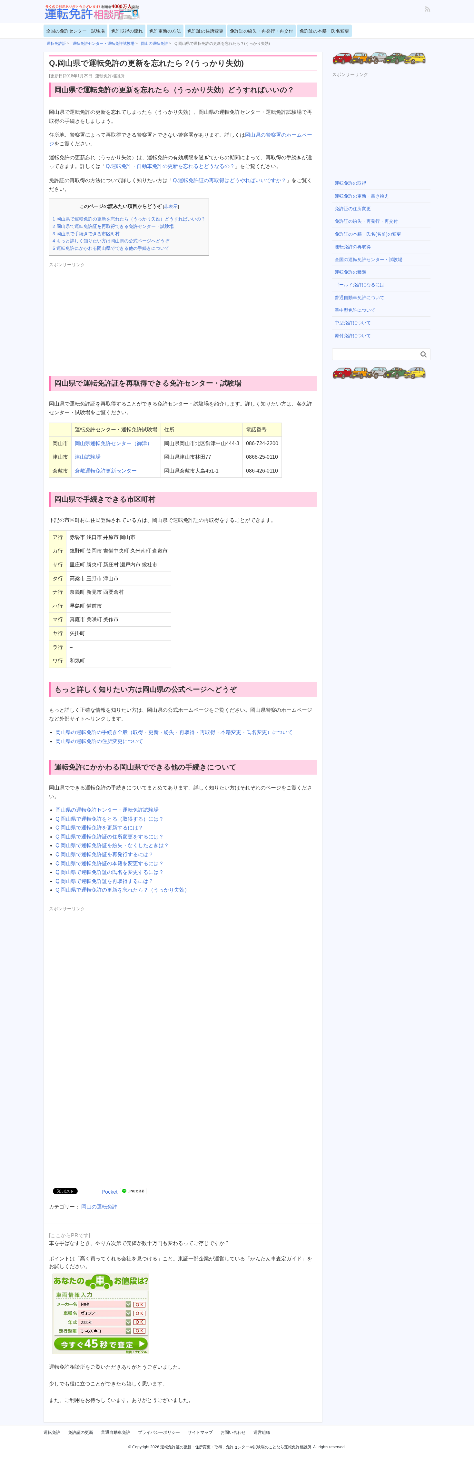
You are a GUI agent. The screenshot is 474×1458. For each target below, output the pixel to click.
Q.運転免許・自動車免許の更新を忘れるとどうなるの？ (170, 166)
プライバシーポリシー (159, 1432)
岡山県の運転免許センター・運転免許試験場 (107, 810)
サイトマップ (200, 1432)
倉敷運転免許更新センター (106, 471)
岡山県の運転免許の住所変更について (99, 741)
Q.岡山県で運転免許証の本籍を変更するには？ (109, 863)
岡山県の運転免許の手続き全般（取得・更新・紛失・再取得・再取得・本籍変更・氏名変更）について (174, 732)
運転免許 (52, 1432)
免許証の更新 (80, 1432)
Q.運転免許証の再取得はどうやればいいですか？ (229, 180)
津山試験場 (88, 457)
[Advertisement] (103, 314)
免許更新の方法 (165, 31)
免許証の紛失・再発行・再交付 (261, 31)
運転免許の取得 (350, 183)
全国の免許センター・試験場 (75, 31)
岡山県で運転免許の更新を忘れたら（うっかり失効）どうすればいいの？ (129, 218)
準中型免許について (355, 310)
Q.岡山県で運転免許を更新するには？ (99, 827)
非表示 (171, 206)
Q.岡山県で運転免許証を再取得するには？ (104, 881)
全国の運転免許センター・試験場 (368, 259)
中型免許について (353, 322)
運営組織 (261, 1432)
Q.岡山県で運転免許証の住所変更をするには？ (109, 836)
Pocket (109, 1192)
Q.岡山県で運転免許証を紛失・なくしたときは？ (112, 845)
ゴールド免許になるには (359, 284)
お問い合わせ (233, 1432)
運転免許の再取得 (353, 246)
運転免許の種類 (350, 272)
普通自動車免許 (115, 1432)
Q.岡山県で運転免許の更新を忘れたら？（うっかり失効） (122, 890)
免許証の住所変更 (205, 31)
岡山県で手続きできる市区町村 (86, 233)
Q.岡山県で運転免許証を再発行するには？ (104, 854)
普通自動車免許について (359, 297)
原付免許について (353, 335)
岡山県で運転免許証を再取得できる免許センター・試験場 (113, 226)
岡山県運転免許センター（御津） (113, 443)
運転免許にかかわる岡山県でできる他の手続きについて (111, 248)
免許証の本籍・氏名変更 (324, 31)
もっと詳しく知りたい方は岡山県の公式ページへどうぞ (111, 240)
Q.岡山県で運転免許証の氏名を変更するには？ (109, 872)
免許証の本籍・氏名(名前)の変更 (368, 234)
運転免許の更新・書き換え (362, 196)
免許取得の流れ (127, 31)
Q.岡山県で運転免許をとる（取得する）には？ (109, 819)
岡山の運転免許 (99, 1206)
